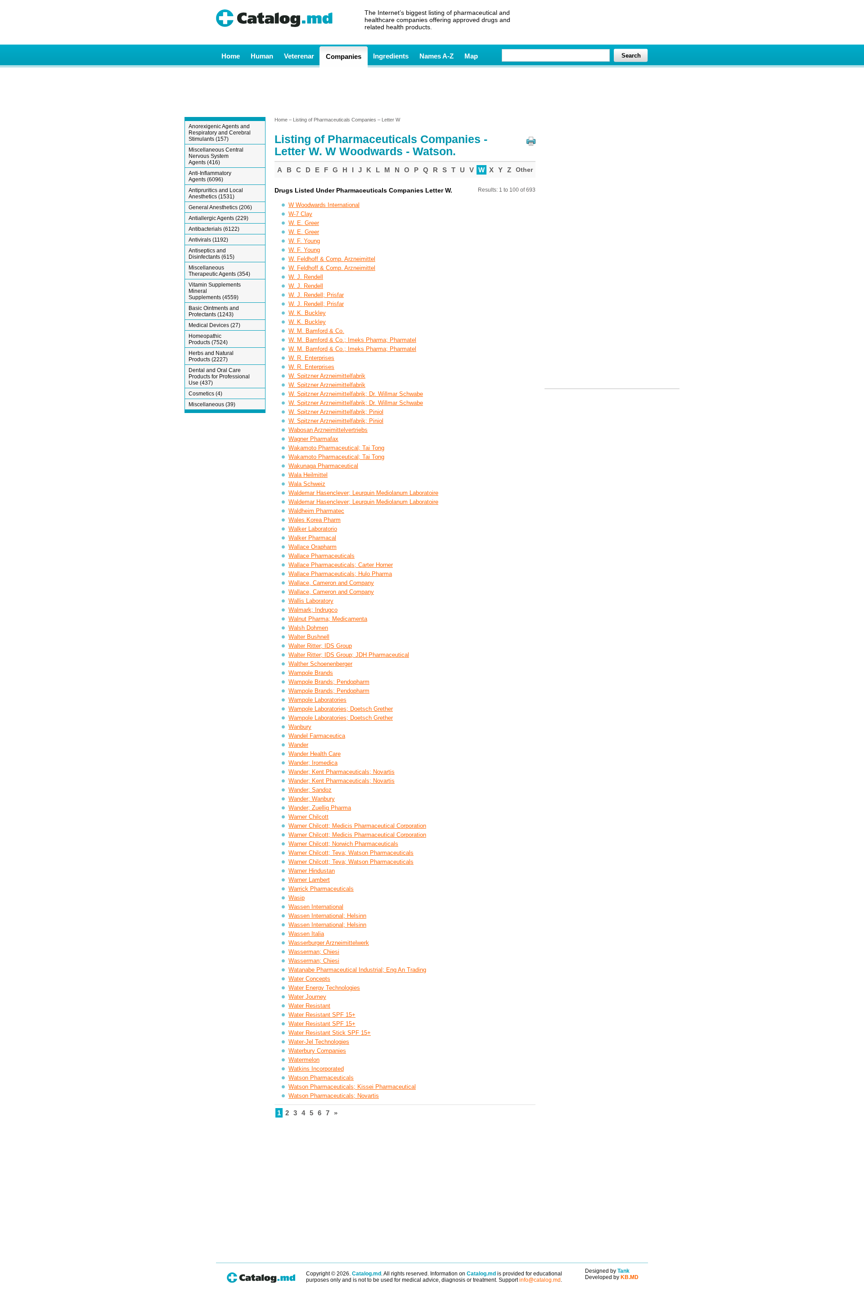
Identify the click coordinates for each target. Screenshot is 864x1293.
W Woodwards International (324, 205)
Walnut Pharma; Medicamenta (327, 618)
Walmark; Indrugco (313, 609)
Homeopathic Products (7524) (208, 339)
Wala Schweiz (306, 483)
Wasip (296, 897)
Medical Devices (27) (214, 325)
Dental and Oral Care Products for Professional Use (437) (219, 376)
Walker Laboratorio (312, 528)
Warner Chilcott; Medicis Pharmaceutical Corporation (357, 825)
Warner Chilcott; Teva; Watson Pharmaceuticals (351, 852)
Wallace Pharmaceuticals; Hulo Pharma (340, 573)
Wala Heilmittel (308, 474)
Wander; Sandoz (310, 789)
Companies (343, 56)
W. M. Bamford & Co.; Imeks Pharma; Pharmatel (352, 340)
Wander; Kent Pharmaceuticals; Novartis (341, 771)
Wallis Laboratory (310, 600)
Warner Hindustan (311, 870)
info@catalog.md (540, 1280)
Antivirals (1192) (208, 240)
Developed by (612, 1277)
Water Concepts (309, 978)
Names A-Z (436, 56)
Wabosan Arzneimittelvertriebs (328, 430)
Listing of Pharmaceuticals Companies (334, 119)
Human (262, 56)
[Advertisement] (431, 91)
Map (471, 56)
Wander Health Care (314, 753)
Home (230, 56)
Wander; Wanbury (311, 798)
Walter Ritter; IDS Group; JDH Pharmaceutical (348, 654)
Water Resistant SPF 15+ (322, 1014)
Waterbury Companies (317, 1050)
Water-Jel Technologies (318, 1041)
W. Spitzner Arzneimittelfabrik (326, 376)
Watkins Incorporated (316, 1068)
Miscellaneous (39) (212, 404)
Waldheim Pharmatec (316, 510)
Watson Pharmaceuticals (321, 1077)
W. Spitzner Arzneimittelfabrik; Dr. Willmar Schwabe (355, 394)
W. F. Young (304, 241)
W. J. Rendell (305, 277)
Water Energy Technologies (324, 987)
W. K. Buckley (307, 313)
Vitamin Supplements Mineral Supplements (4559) (215, 291)
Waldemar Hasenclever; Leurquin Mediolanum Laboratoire (363, 492)
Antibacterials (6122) (214, 229)
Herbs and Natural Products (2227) (211, 356)
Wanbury (299, 726)
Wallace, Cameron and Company (331, 582)
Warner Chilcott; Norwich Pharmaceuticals (343, 843)
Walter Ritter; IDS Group (320, 645)
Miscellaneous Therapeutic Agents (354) (219, 271)
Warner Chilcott (308, 816)
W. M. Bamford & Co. (316, 331)
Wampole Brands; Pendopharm (328, 681)
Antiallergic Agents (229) (218, 218)
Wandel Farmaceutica (316, 735)
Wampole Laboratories (317, 699)
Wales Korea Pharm (314, 519)
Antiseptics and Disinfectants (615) (211, 253)
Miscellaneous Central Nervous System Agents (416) (216, 156)
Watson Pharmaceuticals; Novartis (333, 1095)
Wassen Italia (306, 933)
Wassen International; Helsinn (327, 915)
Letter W (391, 119)
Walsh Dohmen (308, 627)
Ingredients (391, 56)
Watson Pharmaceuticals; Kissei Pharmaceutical (352, 1086)
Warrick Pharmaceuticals (321, 888)
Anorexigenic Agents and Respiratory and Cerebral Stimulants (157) (220, 132)
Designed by (607, 1271)
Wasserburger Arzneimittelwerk (328, 942)
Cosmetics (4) (205, 394)
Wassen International (315, 906)
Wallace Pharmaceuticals (321, 555)
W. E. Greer (303, 223)
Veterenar (299, 56)
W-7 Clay (300, 214)
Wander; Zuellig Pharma (319, 807)
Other (524, 169)
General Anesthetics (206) (220, 207)
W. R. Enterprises (311, 358)
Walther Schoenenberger (320, 663)
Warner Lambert (309, 879)
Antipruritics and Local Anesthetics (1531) (216, 193)
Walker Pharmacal (312, 537)
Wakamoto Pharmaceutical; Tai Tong (336, 447)
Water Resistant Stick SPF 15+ (329, 1032)
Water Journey (307, 996)
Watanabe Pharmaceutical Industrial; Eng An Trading (357, 969)
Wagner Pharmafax (313, 438)
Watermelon (304, 1059)
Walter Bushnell (308, 636)
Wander (298, 744)
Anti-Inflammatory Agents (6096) (210, 176)
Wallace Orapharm (312, 546)
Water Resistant (309, 1005)
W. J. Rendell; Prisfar (316, 295)
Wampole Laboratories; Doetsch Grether (340, 708)
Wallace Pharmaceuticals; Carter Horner (340, 564)
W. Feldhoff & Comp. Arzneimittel (331, 259)
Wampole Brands (310, 672)
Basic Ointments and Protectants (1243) (214, 311)
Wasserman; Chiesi (313, 951)
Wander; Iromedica (313, 762)
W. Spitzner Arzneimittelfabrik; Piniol (335, 412)
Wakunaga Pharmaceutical (323, 465)
